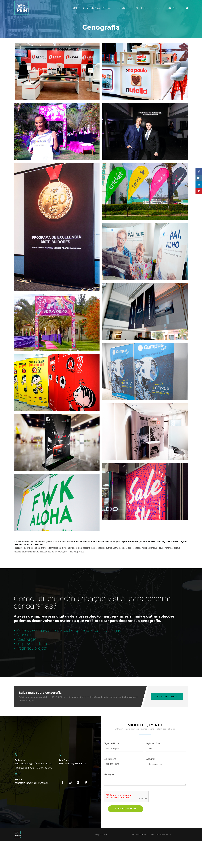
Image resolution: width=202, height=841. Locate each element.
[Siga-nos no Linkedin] (198, 184)
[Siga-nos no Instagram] (198, 178)
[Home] (42, 834)
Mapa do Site (101, 834)
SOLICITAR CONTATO (167, 696)
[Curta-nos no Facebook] (198, 171)
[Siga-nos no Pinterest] (198, 191)
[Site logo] (21, 8)
